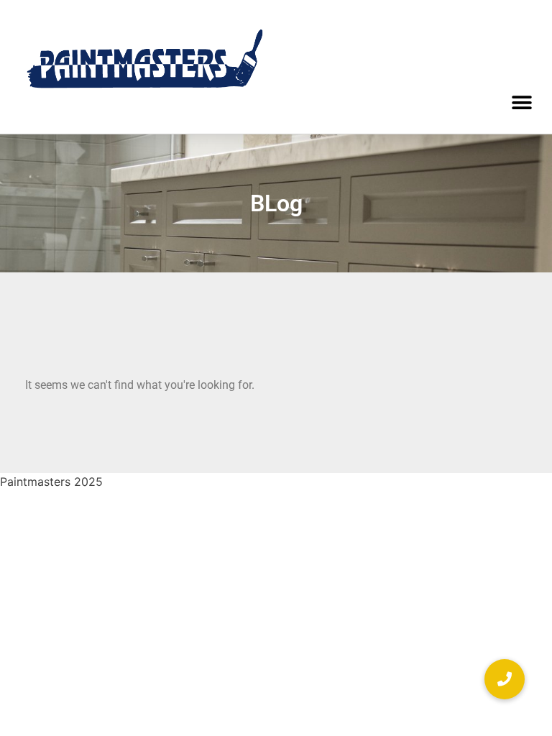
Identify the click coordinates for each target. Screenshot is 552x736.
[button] (521, 103)
